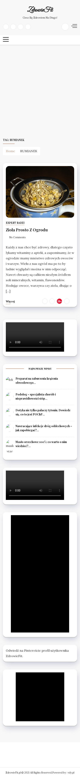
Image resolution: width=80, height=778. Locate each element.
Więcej (10, 301)
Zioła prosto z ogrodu (27, 229)
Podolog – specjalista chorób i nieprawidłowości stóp (36, 396)
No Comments (17, 237)
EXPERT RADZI (15, 222)
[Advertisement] (40, 91)
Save (60, 301)
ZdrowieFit (40, 10)
